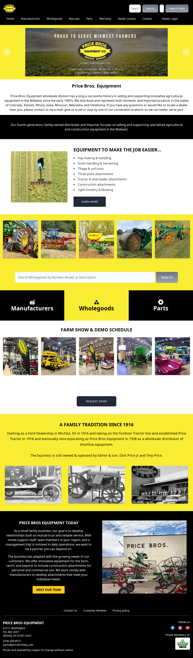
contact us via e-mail (48, 110)
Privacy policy (121, 610)
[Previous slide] (7, 52)
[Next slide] (186, 52)
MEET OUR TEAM (48, 590)
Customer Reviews (94, 610)
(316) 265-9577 (12, 641)
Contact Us (70, 610)
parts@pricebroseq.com (18, 644)
